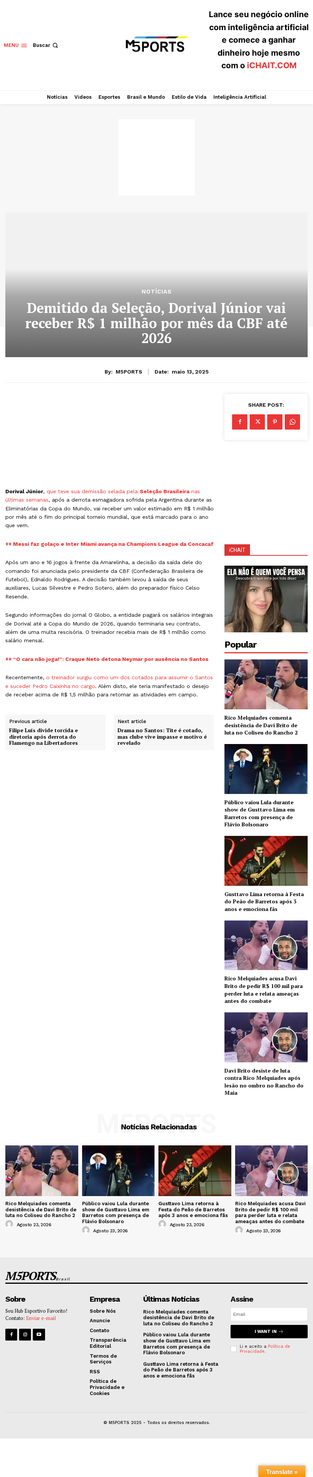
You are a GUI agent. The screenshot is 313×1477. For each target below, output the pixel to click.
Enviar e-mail (41, 1318)
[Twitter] (257, 422)
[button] (46, 45)
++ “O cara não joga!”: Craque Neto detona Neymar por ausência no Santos (106, 659)
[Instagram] (25, 1335)
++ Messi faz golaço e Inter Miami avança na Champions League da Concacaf (109, 544)
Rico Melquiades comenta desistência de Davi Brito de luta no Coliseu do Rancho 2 (261, 725)
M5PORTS (129, 372)
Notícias (157, 292)
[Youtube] (39, 1335)
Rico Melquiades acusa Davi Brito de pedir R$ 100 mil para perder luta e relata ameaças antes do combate (263, 989)
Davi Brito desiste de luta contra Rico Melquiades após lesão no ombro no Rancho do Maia (263, 1082)
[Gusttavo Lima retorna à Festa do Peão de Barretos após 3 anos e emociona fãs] (266, 861)
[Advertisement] (156, 157)
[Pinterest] (274, 422)
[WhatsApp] (292, 422)
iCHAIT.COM (272, 65)
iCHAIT (237, 550)
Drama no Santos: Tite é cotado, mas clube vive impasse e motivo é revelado (162, 736)
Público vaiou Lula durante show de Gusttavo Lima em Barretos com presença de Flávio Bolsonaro (259, 813)
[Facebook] (239, 422)
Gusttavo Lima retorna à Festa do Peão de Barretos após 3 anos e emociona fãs (264, 901)
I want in (266, 1331)
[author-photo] (10, 1224)
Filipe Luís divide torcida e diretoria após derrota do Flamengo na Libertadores (43, 736)
